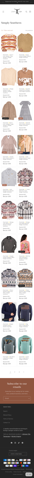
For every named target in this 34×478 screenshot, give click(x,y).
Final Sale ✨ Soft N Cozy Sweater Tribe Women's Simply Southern (8, 56)
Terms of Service (8, 418)
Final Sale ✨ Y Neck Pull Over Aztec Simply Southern (24, 191)
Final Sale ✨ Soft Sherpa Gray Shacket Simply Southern (8, 191)
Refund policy (29, 469)
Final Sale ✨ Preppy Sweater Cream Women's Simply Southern (8, 90)
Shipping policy (26, 471)
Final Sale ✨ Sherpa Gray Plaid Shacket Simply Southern (24, 224)
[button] (3, 12)
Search (5, 411)
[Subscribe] (29, 398)
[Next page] (24, 372)
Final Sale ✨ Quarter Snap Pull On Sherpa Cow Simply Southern (24, 90)
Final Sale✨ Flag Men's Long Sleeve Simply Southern (24, 325)
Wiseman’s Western (10, 469)
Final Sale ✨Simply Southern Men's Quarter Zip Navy (8, 325)
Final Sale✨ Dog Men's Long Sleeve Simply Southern (9, 358)
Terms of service (17, 471)
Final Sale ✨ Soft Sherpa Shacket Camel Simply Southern (24, 158)
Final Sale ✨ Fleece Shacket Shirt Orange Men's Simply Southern (24, 292)
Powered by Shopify (19, 469)
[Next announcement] (31, 2)
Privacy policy (8, 471)
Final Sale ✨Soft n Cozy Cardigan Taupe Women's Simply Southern (8, 124)
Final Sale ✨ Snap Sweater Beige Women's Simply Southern (25, 56)
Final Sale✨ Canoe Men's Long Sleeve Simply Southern (24, 358)
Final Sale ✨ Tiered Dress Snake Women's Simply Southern (8, 158)
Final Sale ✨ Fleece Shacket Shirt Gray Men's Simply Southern (8, 292)
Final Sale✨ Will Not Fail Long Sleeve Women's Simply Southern (24, 258)
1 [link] (10, 372)
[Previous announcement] (3, 2)
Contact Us (6, 422)
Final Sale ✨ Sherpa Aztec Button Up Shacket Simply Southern (8, 224)
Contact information (18, 474)
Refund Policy (7, 415)
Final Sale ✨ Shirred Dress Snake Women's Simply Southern (24, 124)
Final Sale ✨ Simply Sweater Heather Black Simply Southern (8, 257)
